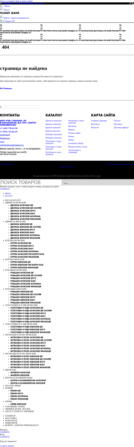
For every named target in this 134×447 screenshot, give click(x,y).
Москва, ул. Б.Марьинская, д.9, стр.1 (23, 3)
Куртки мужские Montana (24, 251)
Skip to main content (24, 1)
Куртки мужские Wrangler (24, 257)
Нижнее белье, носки (77, 147)
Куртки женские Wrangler (24, 267)
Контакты (95, 124)
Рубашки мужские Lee (22, 272)
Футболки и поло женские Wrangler (30, 367)
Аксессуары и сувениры (74, 151)
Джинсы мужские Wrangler (25, 219)
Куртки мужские (53, 127)
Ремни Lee (15, 390)
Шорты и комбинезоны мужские (28, 380)
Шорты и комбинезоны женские (27, 383)
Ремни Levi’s (16, 393)
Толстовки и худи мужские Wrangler (30, 321)
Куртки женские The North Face (26, 264)
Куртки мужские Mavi (21, 248)
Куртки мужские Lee (20, 243)
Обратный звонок (67, 166)
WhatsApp (5, 135)
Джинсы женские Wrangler (25, 238)
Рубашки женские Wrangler (25, 302)
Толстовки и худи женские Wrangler (30, 332)
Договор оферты (121, 127)
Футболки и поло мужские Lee (26, 337)
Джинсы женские (53, 124)
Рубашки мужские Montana (25, 283)
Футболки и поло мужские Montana (30, 348)
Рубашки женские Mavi (22, 300)
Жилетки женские (19, 375)
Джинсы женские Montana (25, 235)
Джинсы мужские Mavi (22, 213)
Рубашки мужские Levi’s (23, 278)
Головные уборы (75, 143)
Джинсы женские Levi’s (22, 229)
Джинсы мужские (54, 121)
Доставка (118, 124)
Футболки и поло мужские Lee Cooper (31, 340)
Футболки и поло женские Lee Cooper (30, 359)
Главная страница (99, 121)
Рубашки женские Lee (21, 291)
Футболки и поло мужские (53, 153)
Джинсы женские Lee (21, 224)
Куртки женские (53, 131)
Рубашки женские (54, 138)
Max (2, 142)
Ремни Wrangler (19, 399)
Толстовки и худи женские (53, 148)
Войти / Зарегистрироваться (21, 425)
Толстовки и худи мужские (53, 142)
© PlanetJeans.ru (7, 164)
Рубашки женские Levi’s (22, 297)
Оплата (117, 121)
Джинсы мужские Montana (25, 216)
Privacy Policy (76, 176)
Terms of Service (90, 176)
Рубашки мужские (54, 134)
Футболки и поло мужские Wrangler (30, 351)
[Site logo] (10, 14)
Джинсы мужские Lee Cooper (25, 208)
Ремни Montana (19, 396)
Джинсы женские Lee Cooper (25, 227)
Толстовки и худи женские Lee (26, 326)
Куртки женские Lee (20, 262)
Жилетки (72, 126)
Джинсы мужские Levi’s (22, 210)
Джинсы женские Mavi (22, 232)
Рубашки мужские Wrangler (25, 286)
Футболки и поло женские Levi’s (27, 361)
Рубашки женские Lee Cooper (25, 294)
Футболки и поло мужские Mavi (27, 345)
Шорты (71, 129)
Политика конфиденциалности (120, 164)
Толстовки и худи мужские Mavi (27, 316)
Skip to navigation (8, 1)
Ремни (71, 136)
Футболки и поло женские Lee (26, 356)
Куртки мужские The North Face (27, 254)
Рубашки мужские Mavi (23, 281)
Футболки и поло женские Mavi (27, 364)
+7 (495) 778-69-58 (8, 128)
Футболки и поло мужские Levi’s (28, 343)
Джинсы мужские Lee (21, 205)
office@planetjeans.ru (12, 145)
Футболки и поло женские (76, 122)
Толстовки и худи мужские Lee (26, 307)
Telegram (5, 138)
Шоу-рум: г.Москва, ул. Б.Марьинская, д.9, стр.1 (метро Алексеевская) (18, 122)
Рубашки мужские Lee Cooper (26, 275)
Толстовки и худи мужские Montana (30, 318)
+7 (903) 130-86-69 (8, 131)
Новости (95, 127)
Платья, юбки (74, 133)
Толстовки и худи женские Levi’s (27, 329)
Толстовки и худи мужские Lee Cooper (31, 310)
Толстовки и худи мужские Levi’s (28, 313)
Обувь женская (18, 404)
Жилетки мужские (20, 372)
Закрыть (5, 189)
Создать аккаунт (7, 446)
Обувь (71, 140)
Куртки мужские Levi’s (22, 245)
